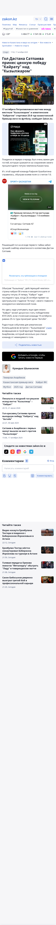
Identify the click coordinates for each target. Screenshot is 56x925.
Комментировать (44, 475)
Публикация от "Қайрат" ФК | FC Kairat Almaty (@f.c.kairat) (29, 280)
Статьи (32, 24)
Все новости (45, 42)
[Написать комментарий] (28, 468)
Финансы (23, 24)
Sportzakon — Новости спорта (15, 45)
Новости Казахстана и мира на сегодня (19, 42)
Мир (15, 24)
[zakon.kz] (9, 19)
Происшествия (44, 24)
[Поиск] (45, 19)
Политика (6, 24)
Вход (52, 461)
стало (49, 327)
